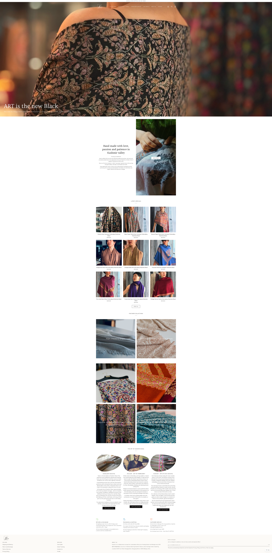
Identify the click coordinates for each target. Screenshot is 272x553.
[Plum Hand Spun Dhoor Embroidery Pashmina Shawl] (109, 284)
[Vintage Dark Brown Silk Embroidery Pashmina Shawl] (109, 253)
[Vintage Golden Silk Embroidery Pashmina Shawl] (136, 253)
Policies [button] (5, 542)
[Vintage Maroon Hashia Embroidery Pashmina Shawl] (163, 284)
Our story (156, 158)
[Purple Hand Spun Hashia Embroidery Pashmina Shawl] (136, 284)
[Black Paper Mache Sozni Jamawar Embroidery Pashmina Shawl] (136, 219)
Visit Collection (136, 506)
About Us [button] (114, 542)
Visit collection (163, 509)
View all (136, 306)
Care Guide (59, 544)
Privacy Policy (196, 547)
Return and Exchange (8, 546)
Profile (58, 551)
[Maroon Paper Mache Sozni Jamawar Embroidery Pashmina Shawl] (163, 219)
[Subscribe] (268, 545)
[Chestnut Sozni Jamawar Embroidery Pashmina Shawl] (109, 219)
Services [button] (59, 542)
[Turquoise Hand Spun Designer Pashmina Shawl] (163, 253)
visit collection (108, 508)
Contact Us (59, 549)
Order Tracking (61, 546)
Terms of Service (206, 547)
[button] (113, 6)
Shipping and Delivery (8, 544)
